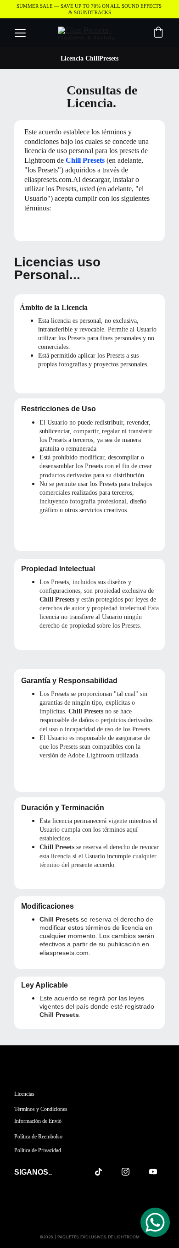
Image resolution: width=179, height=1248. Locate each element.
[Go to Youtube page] (153, 1172)
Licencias (24, 1094)
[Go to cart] (158, 32)
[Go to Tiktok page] (103, 1172)
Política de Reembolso (38, 1136)
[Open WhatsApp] (155, 1222)
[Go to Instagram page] (130, 1172)
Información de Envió (38, 1121)
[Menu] (20, 33)
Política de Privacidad (37, 1150)
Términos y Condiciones (40, 1109)
